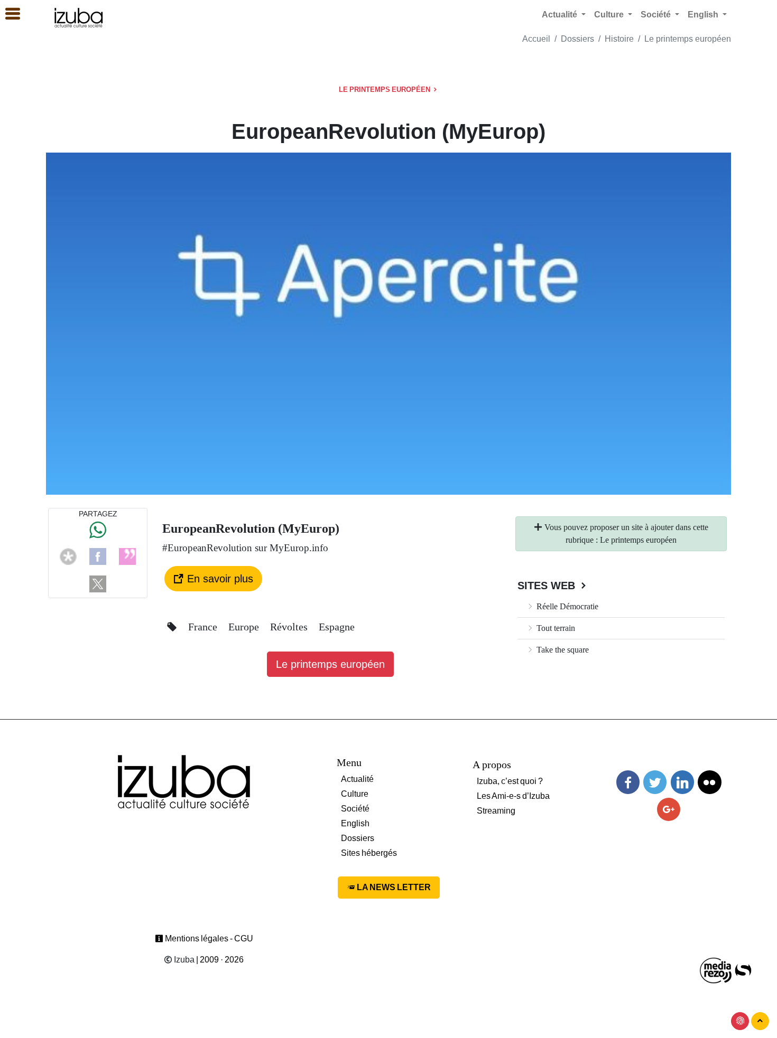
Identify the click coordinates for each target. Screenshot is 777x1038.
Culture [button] (610, 14)
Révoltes (290, 627)
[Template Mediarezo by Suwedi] (716, 969)
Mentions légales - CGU (208, 938)
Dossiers (577, 38)
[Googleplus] (668, 810)
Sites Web (547, 585)
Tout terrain (554, 628)
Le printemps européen (687, 38)
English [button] (704, 14)
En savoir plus (218, 578)
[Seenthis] (127, 555)
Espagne (337, 627)
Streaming (496, 810)
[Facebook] (98, 555)
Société (355, 808)
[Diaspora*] (68, 555)
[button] (8, 14)
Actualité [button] (560, 14)
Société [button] (657, 14)
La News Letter (393, 887)
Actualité (357, 779)
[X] (98, 583)
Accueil (536, 38)
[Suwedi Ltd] (743, 969)
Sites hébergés (369, 852)
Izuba (183, 959)
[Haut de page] (760, 1021)
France (204, 627)
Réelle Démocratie (566, 606)
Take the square (561, 649)
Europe (245, 627)
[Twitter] (655, 782)
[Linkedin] (682, 782)
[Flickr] (709, 782)
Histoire (619, 38)
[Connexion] (740, 1021)
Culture (354, 793)
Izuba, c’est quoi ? (510, 781)
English (355, 823)
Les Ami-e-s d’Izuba (513, 795)
